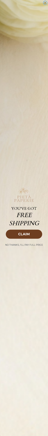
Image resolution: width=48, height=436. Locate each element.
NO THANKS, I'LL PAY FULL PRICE (24, 245)
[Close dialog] (45, 3)
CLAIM (24, 234)
